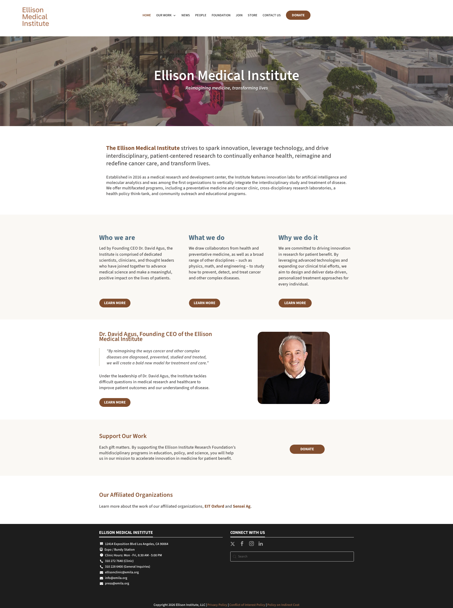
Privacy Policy (217, 605)
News (185, 15)
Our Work (164, 15)
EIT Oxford (214, 506)
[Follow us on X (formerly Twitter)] (232, 544)
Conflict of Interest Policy (247, 605)
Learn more (115, 303)
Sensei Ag (242, 506)
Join (239, 15)
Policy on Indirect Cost (283, 605)
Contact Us (272, 15)
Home (147, 15)
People (200, 15)
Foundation (221, 15)
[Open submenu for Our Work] (176, 16)
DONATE (307, 449)
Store (252, 15)
